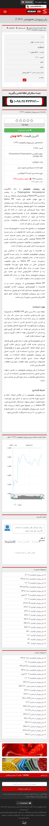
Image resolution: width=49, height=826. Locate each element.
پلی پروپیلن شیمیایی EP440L (34, 694)
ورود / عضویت (41, 2)
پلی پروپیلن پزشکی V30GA (34, 710)
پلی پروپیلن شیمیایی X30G (35, 702)
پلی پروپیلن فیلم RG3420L (34, 722)
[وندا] (24, 823)
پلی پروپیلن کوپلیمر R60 (36, 639)
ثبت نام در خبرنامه (24, 789)
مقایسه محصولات (24, 130)
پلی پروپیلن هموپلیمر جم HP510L (32, 591)
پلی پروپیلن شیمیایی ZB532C (33, 726)
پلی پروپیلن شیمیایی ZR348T (33, 714)
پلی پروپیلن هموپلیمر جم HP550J (32, 579)
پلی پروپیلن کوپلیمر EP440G (34, 607)
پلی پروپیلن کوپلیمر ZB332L (34, 627)
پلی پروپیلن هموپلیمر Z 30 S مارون (32, 595)
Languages (23, 803)
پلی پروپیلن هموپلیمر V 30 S (34, 583)
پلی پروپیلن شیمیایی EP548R (33, 730)
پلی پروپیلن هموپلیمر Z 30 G (36, 29)
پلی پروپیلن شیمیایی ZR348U (33, 682)
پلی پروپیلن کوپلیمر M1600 (35, 631)
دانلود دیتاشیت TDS (21, 179)
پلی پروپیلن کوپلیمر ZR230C (34, 615)
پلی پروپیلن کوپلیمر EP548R (33, 603)
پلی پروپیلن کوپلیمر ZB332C (34, 623)
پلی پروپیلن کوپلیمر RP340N (34, 619)
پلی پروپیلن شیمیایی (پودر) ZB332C (31, 686)
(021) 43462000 (36, 6)
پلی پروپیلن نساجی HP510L (34, 734)
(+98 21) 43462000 (26, 101)
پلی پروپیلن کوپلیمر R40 (35, 643)
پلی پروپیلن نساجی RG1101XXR (33, 698)
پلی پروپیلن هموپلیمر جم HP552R (32, 587)
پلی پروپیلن (21, 28)
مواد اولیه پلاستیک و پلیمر (37, 28)
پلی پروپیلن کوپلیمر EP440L (34, 611)
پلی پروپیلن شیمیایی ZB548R (33, 706)
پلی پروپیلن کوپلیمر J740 (35, 635)
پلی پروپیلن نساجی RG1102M (34, 718)
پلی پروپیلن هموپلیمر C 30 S (34, 599)
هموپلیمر (11, 28)
